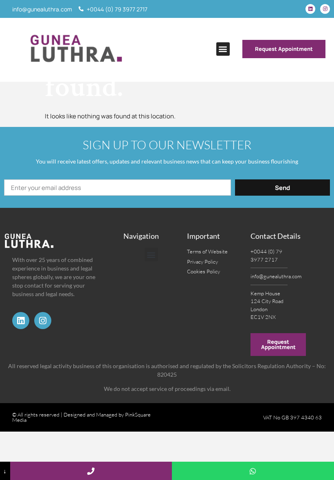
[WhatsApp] (253, 471)
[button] (223, 49)
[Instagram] (325, 9)
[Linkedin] (310, 9)
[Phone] (91, 471)
